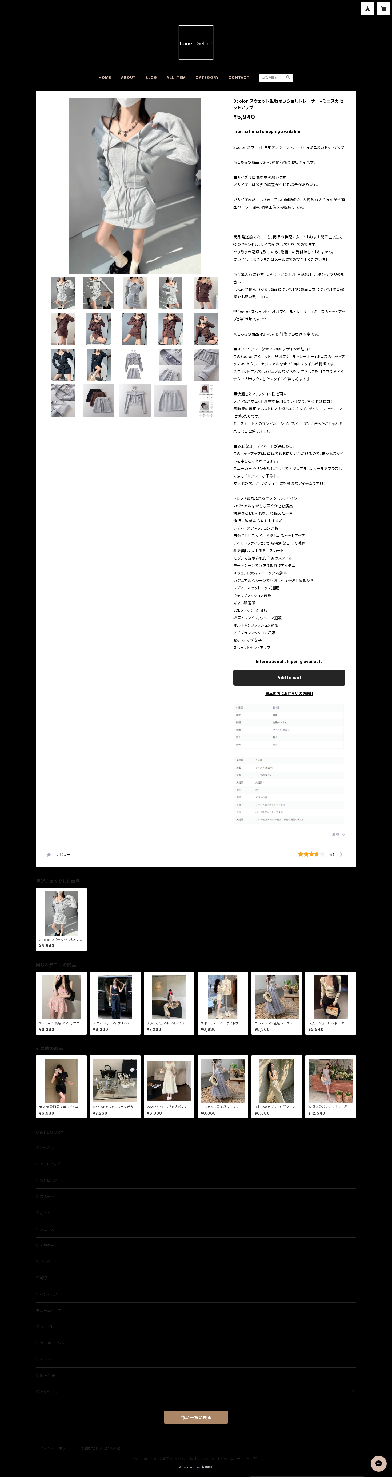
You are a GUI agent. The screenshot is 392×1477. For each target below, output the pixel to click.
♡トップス (45, 1147)
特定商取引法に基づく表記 (100, 1448)
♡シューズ (45, 1229)
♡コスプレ (45, 1326)
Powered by (190, 1467)
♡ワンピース (47, 1180)
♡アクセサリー (49, 1392)
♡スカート (45, 1196)
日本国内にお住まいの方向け (289, 693)
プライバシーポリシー (56, 1448)
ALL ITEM (176, 77)
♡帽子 (42, 1278)
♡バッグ (43, 1261)
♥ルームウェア (49, 1310)
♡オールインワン (50, 1343)
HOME (105, 77)
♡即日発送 (46, 1375)
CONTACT (239, 77)
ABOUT (128, 77)
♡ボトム (43, 1213)
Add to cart (289, 677)
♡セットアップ (48, 1164)
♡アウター (45, 1245)
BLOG (151, 77)
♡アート (43, 1359)
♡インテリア (46, 1294)
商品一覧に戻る (196, 1417)
